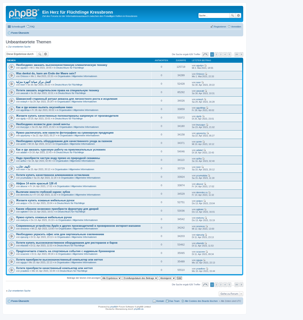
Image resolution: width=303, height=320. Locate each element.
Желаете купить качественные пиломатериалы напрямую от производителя (67, 115)
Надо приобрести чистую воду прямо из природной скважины (58, 158)
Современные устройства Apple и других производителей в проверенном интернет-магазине (78, 225)
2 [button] (216, 54)
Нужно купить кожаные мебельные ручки (44, 217)
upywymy (25, 135)
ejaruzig (24, 237)
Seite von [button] (205, 54)
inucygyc (24, 127)
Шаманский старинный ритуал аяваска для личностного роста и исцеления (66, 98)
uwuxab (24, 93)
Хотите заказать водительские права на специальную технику (57, 90)
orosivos (24, 228)
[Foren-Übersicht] (24, 13)
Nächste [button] (241, 54)
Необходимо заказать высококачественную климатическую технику (61, 64)
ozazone (24, 254)
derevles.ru (26, 194)
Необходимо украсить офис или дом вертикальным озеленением (60, 234)
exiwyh (23, 101)
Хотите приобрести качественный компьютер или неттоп (54, 268)
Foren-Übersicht (20, 301)
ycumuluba (25, 178)
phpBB (113, 307)
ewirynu (24, 220)
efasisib (24, 245)
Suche (232, 15)
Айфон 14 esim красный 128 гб (36, 183)
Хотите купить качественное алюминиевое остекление (52, 175)
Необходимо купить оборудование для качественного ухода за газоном (64, 141)
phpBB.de (139, 309)
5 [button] (229, 54)
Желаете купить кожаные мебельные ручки (45, 200)
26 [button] (236, 54)
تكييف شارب (23, 166)
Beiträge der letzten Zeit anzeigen (84, 278)
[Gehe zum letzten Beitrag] (205, 65)
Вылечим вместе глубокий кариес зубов (43, 191)
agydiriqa (24, 110)
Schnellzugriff (18, 26)
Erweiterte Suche (238, 15)
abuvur (23, 186)
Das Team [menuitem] (174, 301)
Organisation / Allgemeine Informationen (77, 76)
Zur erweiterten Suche (19, 46)
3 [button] (220, 54)
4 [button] (225, 54)
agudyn (24, 67)
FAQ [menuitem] (32, 26)
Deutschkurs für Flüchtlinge (70, 67)
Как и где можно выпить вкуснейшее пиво (44, 107)
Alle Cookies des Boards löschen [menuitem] (201, 301)
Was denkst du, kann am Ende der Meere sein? (46, 73)
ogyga (23, 262)
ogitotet (24, 211)
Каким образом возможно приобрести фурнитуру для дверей (57, 208)
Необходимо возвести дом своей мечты (43, 124)
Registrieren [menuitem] (220, 26)
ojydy (23, 118)
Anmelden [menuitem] (236, 26)
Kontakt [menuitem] (160, 301)
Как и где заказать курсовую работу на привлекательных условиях (61, 149)
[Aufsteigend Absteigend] (167, 278)
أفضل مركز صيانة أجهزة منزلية (33, 81)
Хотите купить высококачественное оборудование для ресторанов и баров (66, 242)
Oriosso (24, 76)
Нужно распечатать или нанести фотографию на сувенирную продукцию (65, 132)
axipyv (23, 203)
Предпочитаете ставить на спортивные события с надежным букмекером (65, 251)
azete (23, 144)
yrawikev (24, 271)
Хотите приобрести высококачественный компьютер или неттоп (59, 259)
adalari (23, 152)
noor (22, 84)
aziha (23, 161)
